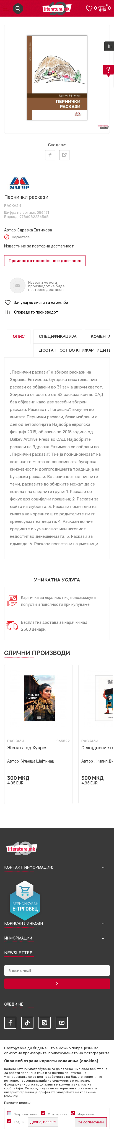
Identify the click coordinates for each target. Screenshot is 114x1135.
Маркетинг (86, 1114)
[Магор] (19, 183)
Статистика (57, 1114)
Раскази (12, 205)
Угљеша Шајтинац (38, 761)
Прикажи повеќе (17, 1102)
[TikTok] (27, 1022)
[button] (57, 302)
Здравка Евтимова (34, 230)
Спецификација (57, 336)
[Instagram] (44, 1022)
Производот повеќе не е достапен (45, 260)
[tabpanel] (57, 77)
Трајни (19, 1122)
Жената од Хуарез (27, 747)
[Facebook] (50, 155)
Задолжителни (26, 1114)
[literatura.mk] (57, 9)
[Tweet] (64, 155)
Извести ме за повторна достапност (39, 246)
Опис (19, 336)
